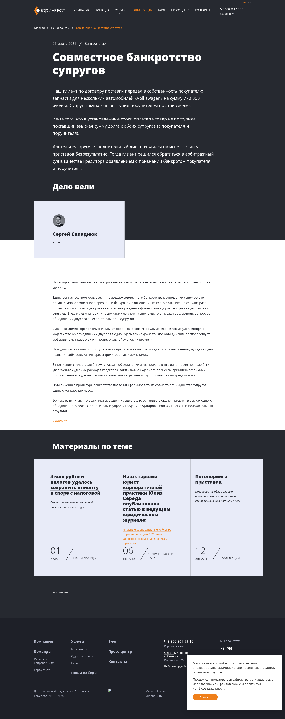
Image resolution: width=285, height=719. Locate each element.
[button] (227, 13)
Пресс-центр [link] (180, 10)
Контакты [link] (202, 10)
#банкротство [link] (60, 592)
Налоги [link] (76, 663)
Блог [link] (161, 10)
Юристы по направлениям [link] (44, 661)
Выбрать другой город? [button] (179, 666)
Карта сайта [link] (42, 670)
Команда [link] (102, 10)
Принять (205, 697)
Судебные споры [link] (82, 656)
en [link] (249, 2)
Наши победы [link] (60, 28)
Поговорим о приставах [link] (211, 479)
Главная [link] (39, 28)
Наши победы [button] (141, 10)
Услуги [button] (120, 10)
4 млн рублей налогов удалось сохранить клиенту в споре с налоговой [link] (75, 484)
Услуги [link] (77, 641)
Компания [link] (82, 10)
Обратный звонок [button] (176, 652)
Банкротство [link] (79, 649)
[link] (231, 9)
